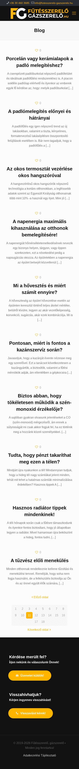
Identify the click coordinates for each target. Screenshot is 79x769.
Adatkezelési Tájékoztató (39, 755)
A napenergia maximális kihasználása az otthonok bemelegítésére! (39, 228)
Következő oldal (38, 629)
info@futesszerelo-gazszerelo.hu (54, 2)
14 (49, 615)
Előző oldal (41, 597)
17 (36, 621)
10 (22, 615)
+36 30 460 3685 (19, 2)
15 (56, 615)
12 (36, 615)
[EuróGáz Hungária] (39, 13)
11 (29, 615)
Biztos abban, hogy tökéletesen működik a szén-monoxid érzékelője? (39, 402)
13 (43, 615)
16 (63, 615)
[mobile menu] (74, 13)
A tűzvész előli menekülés (40, 560)
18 (43, 621)
